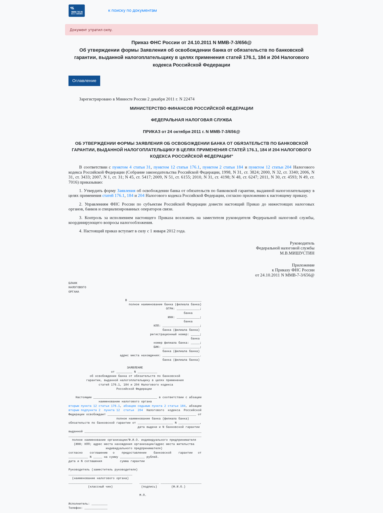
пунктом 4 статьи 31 (131, 167)
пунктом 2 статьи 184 (223, 167)
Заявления (126, 190)
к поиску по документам (132, 10)
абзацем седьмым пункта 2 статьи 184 (154, 406)
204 (141, 195)
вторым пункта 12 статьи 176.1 (94, 406)
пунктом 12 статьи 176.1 (177, 167)
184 (130, 195)
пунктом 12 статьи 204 (270, 167)
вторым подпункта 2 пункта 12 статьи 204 (105, 410)
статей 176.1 (113, 195)
